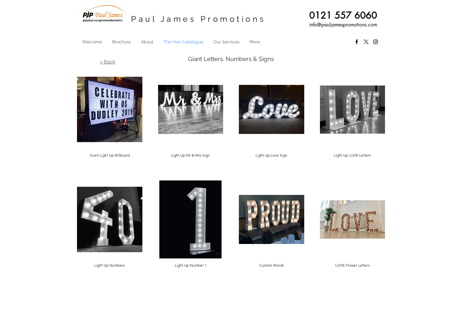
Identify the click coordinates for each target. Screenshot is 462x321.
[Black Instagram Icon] (375, 42)
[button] (109, 117)
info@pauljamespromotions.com (343, 24)
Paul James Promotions (198, 19)
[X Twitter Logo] (366, 42)
